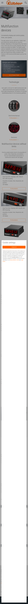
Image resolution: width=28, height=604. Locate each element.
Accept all (14, 247)
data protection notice (14, 260)
